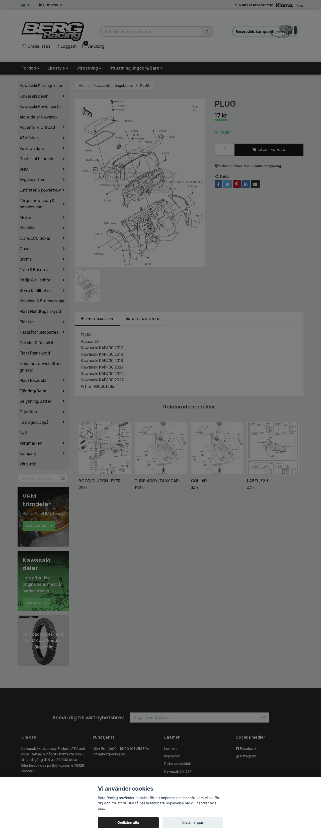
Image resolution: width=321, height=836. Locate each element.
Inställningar (192, 822)
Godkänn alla (128, 822)
